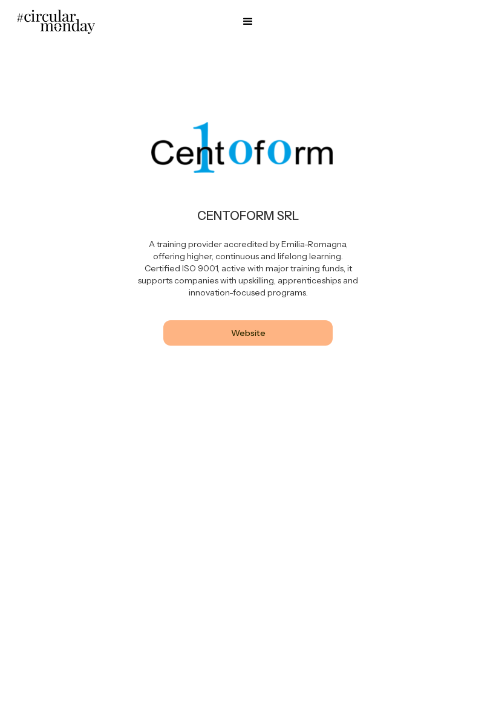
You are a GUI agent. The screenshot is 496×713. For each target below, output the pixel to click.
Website (248, 332)
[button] (248, 22)
